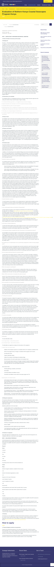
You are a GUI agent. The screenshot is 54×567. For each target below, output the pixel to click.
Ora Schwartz (44, 64)
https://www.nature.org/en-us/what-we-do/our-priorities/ (23, 210)
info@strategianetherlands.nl (42, 558)
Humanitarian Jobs (32, 4)
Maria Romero (44, 56)
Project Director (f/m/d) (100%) (46, 47)
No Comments (37, 24)
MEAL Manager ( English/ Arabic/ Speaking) (45, 33)
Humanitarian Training (46, 4)
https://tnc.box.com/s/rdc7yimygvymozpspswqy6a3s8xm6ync (15, 519)
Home (26, 4)
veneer (43, 73)
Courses (38, 4)
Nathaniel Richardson (46, 77)
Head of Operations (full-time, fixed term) (46, 37)
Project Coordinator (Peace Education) (45, 41)
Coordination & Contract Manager (45, 44)
